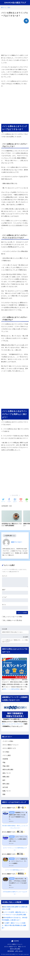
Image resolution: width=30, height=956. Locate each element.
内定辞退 (5, 759)
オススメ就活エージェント (11, 744)
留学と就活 (6, 783)
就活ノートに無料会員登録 (11, 689)
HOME (16, 941)
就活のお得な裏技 (8, 769)
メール (4, 597)
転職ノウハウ (7, 791)
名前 (4, 589)
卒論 (4, 762)
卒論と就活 (6, 766)
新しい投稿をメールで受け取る (12, 620)
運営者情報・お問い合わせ (15, 951)
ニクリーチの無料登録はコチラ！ (15, 870)
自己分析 (5, 787)
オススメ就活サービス (9, 748)
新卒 (4, 780)
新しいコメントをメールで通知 (12, 616)
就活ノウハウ (7, 773)
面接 (10, 506)
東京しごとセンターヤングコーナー (12, 724)
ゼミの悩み (6, 752)
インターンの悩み (8, 741)
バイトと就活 (7, 755)
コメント (4, 576)
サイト (4, 604)
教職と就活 (6, 776)
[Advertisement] (15, 39)
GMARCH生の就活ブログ (15, 2)
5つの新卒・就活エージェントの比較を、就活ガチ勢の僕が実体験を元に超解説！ (14, 925)
